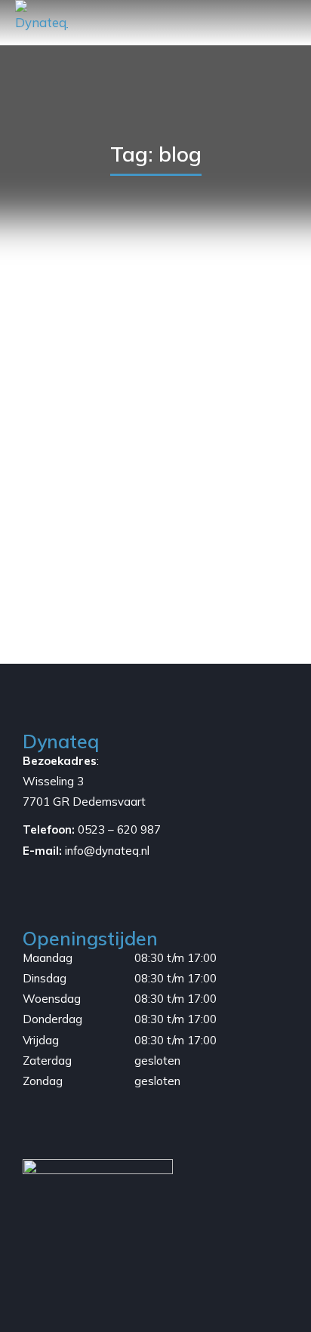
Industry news (116, 551)
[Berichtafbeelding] (155, 404)
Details (155, 584)
